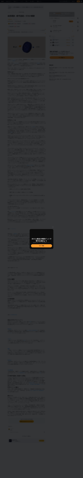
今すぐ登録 (41, 245)
